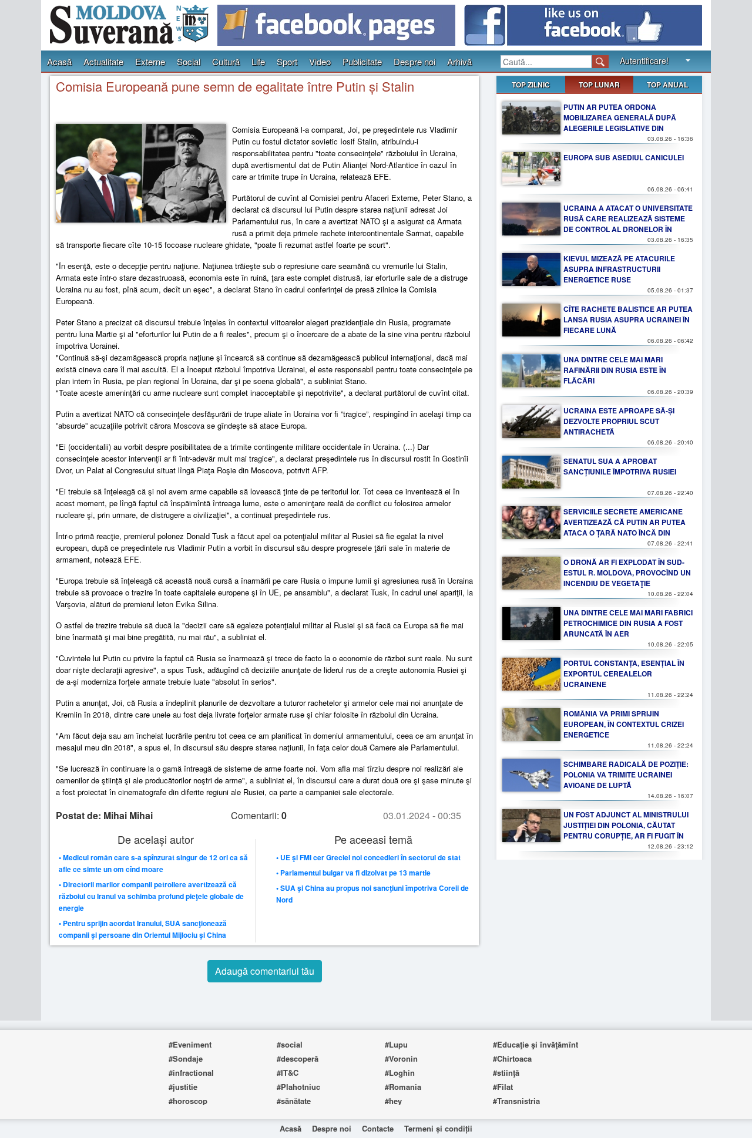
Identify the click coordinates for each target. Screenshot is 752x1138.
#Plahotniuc (298, 1086)
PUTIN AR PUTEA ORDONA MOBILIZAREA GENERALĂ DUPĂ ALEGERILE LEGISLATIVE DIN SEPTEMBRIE (619, 123)
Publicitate (362, 61)
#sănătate (294, 1100)
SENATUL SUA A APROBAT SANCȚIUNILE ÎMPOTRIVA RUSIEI (619, 466)
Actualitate (103, 61)
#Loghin (400, 1072)
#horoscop (188, 1100)
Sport (287, 61)
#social (290, 1044)
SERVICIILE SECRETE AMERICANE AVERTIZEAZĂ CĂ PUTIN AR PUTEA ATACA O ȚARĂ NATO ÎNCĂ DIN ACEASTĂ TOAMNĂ (624, 527)
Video (320, 61)
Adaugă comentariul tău (264, 971)
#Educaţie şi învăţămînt (535, 1044)
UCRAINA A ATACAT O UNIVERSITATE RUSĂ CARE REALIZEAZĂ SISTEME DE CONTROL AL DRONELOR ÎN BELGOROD (628, 224)
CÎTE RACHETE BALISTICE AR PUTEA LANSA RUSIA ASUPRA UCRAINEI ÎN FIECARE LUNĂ (628, 319)
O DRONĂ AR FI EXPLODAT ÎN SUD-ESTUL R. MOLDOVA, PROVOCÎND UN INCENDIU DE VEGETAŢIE (627, 572)
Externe (150, 61)
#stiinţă (506, 1072)
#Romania (403, 1086)
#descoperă (297, 1058)
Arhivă (459, 61)
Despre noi (414, 61)
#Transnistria (516, 1100)
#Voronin (401, 1058)
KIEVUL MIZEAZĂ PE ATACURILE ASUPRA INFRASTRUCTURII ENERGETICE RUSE (619, 269)
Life (258, 61)
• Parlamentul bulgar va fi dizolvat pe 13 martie (353, 872)
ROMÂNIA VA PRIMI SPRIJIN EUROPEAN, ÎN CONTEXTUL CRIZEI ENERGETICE (623, 724)
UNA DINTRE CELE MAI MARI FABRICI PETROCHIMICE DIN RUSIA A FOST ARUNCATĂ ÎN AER (628, 623)
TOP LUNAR (599, 84)
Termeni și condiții (438, 1128)
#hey (393, 1100)
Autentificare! (644, 60)
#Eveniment (190, 1044)
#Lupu (396, 1044)
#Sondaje (186, 1058)
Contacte (378, 1128)
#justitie (183, 1086)
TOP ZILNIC (531, 84)
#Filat (503, 1086)
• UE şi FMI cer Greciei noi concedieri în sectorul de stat (368, 857)
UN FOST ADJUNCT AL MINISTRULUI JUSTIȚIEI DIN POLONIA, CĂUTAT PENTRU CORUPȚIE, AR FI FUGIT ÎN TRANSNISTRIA (626, 830)
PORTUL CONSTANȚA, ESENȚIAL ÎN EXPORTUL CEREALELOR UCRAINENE (623, 673)
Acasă (59, 61)
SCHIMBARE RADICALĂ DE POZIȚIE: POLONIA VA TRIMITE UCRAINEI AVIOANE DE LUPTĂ (626, 774)
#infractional (191, 1072)
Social (188, 61)
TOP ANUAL (667, 84)
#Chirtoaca (512, 1058)
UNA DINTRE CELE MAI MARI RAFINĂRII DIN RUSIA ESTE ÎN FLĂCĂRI (614, 370)
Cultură (226, 61)
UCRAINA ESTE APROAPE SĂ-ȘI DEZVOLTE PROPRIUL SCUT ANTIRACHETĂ (618, 421)
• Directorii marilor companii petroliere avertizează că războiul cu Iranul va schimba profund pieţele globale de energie (151, 896)
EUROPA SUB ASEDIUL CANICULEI (623, 157)
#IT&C (287, 1072)
